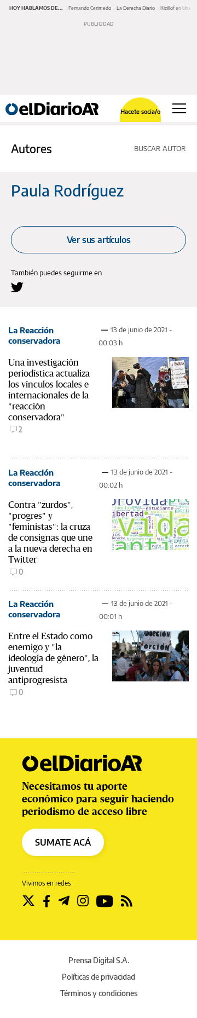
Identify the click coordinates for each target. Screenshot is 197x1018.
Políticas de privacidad (98, 976)
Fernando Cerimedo (89, 8)
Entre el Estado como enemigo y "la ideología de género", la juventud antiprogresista (53, 658)
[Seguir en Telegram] (63, 900)
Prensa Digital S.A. (98, 960)
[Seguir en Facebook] (46, 901)
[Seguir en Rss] (126, 900)
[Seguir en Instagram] (83, 900)
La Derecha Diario (136, 8)
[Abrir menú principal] (179, 108)
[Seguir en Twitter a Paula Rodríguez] (17, 287)
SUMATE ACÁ (63, 842)
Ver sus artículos (99, 239)
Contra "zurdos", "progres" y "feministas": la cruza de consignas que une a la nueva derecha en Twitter (50, 532)
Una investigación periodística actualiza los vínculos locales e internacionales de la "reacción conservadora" (49, 390)
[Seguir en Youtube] (104, 901)
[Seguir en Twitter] (28, 900)
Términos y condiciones (98, 993)
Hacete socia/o (140, 111)
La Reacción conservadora (34, 335)
